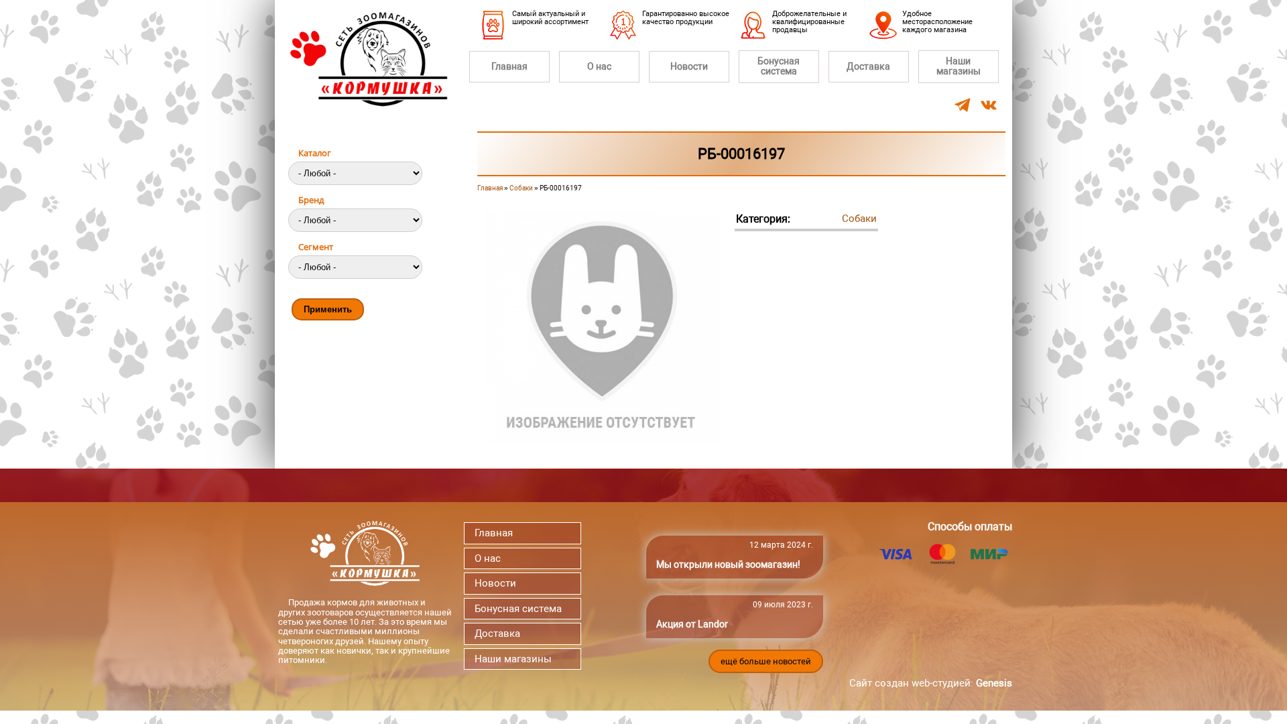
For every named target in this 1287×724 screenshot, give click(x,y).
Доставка (868, 66)
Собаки (521, 188)
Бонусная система (778, 66)
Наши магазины (958, 66)
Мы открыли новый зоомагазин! (728, 564)
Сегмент (315, 247)
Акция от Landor (692, 624)
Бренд (311, 200)
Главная (509, 66)
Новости (689, 66)
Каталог (314, 153)
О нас (599, 66)
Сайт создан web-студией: (930, 683)
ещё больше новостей (766, 661)
